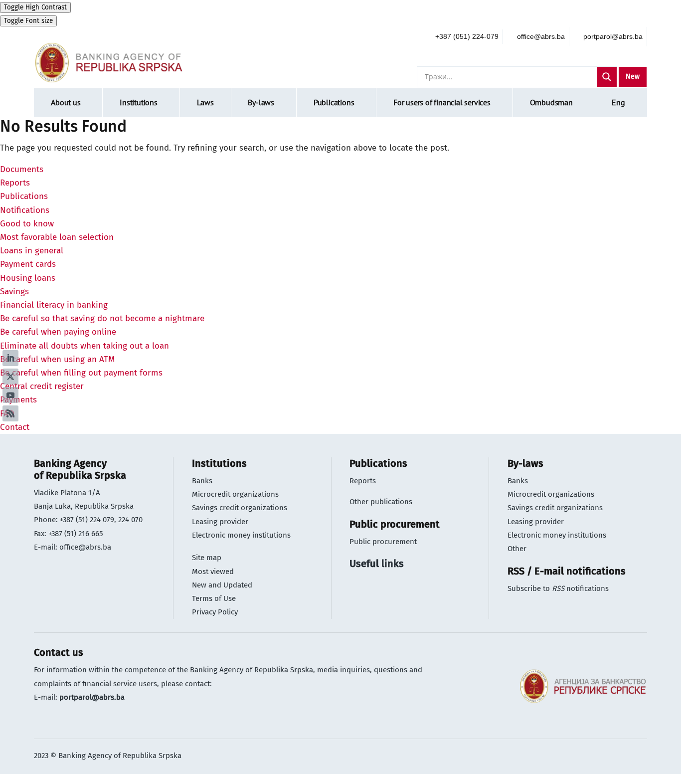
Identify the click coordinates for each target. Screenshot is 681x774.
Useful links (376, 564)
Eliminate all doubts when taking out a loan (84, 346)
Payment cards (28, 264)
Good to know (27, 223)
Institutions (139, 102)
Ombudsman (551, 102)
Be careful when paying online (58, 332)
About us (65, 102)
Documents (21, 169)
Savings (14, 291)
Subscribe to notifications (558, 588)
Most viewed (213, 571)
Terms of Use (214, 598)
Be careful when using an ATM (57, 359)
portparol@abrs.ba (92, 697)
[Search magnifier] (607, 77)
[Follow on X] (10, 377)
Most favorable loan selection (57, 237)
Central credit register (42, 386)
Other (517, 548)
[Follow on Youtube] (10, 395)
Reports (15, 183)
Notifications (24, 210)
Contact (14, 427)
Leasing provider (220, 521)
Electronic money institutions (241, 535)
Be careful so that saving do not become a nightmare (102, 318)
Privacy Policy (215, 611)
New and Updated (222, 584)
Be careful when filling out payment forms (81, 373)
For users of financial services (442, 102)
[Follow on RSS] (10, 413)
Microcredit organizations (235, 494)
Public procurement (383, 541)
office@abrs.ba (85, 547)
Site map (206, 557)
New (633, 76)
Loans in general (31, 250)
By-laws (261, 102)
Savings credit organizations (239, 507)
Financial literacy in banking (54, 305)
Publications (334, 102)
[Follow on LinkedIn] (10, 358)
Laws (205, 102)
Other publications (380, 501)
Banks (202, 480)
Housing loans (27, 278)
